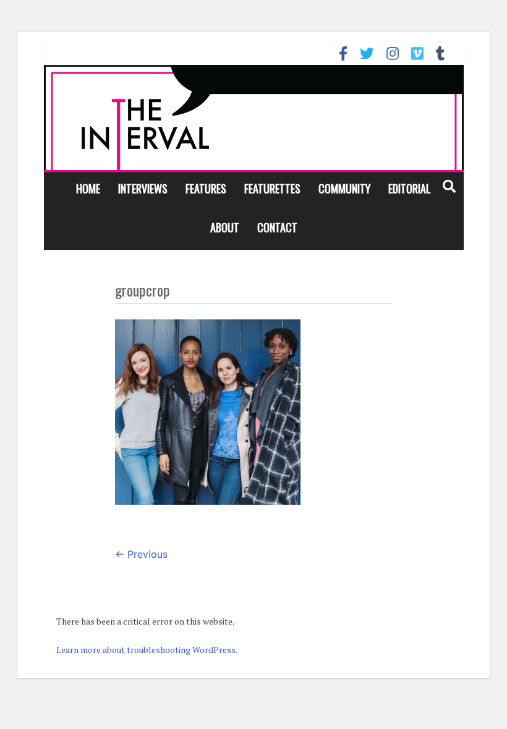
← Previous (141, 554)
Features (205, 188)
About (224, 227)
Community (344, 188)
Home (88, 188)
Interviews (143, 188)
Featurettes (272, 188)
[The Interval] (254, 117)
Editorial (409, 188)
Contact (277, 227)
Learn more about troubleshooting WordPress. (146, 649)
